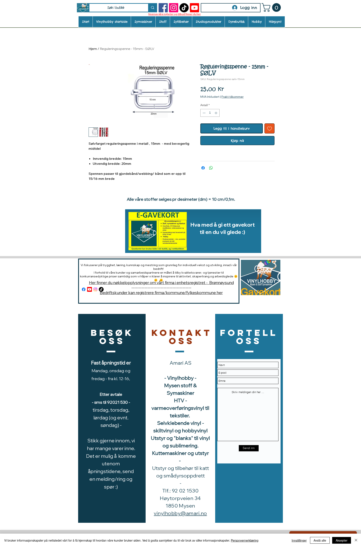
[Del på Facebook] (203, 167)
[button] (272, 7)
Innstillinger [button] (299, 540)
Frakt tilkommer (232, 97)
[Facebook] (163, 7)
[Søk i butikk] (152, 8)
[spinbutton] (210, 113)
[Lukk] (355, 540)
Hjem (93, 49)
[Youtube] (194, 7)
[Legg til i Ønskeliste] (269, 128)
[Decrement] (203, 113)
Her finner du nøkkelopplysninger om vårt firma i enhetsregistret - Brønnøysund (161, 282)
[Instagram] (173, 7)
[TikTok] (184, 7)
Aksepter (341, 540)
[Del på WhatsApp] (211, 167)
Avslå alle (320, 540)
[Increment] (216, 113)
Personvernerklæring (244, 540)
